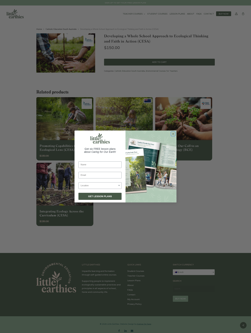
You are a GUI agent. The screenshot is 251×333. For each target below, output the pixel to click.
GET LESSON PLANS (100, 196)
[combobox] (99, 185)
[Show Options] (119, 185)
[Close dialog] (173, 134)
